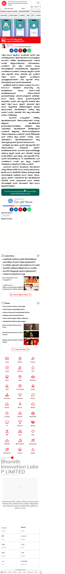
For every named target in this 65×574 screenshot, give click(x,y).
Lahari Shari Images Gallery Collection (15, 318)
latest (24, 572)
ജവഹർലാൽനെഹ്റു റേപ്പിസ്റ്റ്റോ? (10, 279)
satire (35, 572)
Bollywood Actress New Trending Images (12, 341)
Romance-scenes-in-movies (9, 11)
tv (39, 572)
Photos (7, 303)
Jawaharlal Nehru (24, 11)
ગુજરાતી (36, 6)
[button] (11, 50)
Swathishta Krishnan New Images (14, 321)
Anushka (38, 15)
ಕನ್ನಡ (31, 6)
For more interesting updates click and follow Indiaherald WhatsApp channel (20, 192)
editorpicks (30, 572)
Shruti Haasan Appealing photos (14, 310)
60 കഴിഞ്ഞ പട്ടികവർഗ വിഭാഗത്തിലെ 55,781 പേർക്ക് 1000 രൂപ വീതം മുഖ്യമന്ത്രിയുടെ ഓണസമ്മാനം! (21, 265)
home (1, 572)
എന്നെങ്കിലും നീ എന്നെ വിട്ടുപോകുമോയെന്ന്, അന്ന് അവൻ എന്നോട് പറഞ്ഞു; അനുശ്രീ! (19, 262)
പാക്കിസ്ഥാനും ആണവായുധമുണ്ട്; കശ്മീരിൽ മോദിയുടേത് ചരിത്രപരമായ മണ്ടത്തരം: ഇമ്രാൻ (12, 287)
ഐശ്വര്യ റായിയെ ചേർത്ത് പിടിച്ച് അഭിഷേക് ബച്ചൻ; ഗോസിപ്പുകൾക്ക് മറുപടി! (19, 259)
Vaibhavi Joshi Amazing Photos (13, 316)
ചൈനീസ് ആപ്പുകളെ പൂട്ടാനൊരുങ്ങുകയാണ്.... (20, 271)
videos (10, 572)
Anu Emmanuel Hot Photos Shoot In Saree (12, 334)
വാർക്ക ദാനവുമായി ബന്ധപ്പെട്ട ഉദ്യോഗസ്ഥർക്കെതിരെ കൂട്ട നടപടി (16, 274)
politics (20, 572)
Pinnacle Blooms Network (39, 11)
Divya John (10, 45)
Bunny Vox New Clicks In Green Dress (11, 326)
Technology (14, 46)
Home (8, 46)
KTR (32, 15)
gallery (5, 572)
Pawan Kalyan (13, 15)
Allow (23, 8)
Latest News (9, 256)
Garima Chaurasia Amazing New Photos (16, 313)
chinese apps (6, 215)
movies (15, 572)
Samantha (4, 15)
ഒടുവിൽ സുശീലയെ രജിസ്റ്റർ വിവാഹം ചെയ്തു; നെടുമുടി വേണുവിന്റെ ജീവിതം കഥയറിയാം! (20, 268)
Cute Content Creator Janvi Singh (14, 307)
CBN (28, 15)
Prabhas (22, 15)
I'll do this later (8, 8)
